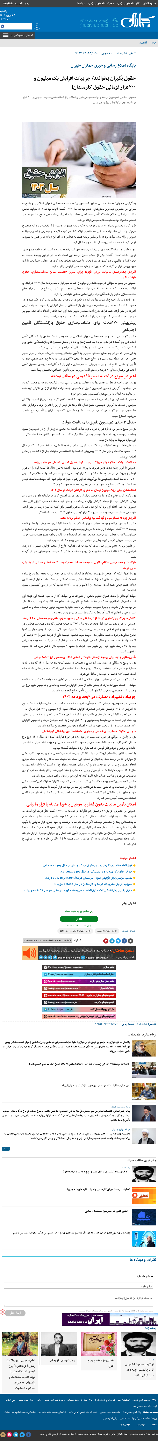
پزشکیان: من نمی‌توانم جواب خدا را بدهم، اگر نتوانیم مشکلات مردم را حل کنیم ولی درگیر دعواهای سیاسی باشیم (71, 1233)
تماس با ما (125, 1425)
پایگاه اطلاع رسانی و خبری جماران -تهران (103, 65)
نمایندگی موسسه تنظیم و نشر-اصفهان (20, 1412)
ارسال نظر (15, 1313)
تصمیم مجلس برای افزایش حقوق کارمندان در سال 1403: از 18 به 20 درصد (89, 878)
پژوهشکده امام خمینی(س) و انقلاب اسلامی (138, 1418)
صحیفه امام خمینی (141, 1400)
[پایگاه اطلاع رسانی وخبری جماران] (116, 20)
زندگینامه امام (124, 1400)
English (8, 3)
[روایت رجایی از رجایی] (59, 1344)
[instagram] (3, 1435)
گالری (38, 1400)
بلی (77, 919)
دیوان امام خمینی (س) (105, 1400)
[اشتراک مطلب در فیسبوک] (124, 941)
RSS (154, 1425)
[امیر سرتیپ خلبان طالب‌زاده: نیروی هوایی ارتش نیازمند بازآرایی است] (144, 1091)
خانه (153, 42)
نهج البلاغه (10, 1400)
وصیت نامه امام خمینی (54, 1400)
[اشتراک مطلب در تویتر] (118, 941)
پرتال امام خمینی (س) (132, 1412)
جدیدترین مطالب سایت (142, 1160)
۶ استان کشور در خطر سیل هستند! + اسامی (107, 1211)
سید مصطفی (73, 1400)
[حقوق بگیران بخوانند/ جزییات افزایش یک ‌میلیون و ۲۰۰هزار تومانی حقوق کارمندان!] (79, 160)
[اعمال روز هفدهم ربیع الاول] (99, 1344)
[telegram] (16, 1435)
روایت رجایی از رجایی (62, 1360)
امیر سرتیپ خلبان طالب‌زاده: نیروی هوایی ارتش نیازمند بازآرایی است (94, 1085)
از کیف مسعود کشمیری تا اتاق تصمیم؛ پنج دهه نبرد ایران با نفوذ (96, 1172)
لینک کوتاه (79, 940)
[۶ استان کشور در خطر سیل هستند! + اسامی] (144, 1217)
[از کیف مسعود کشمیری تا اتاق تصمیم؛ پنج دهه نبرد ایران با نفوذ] (144, 1174)
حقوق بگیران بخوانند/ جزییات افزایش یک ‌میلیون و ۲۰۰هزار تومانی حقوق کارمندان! (85, 83)
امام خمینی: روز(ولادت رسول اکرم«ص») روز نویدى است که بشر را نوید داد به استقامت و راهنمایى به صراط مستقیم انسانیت (21, 1374)
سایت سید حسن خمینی (110, 1412)
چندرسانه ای (149, 3)
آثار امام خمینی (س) (128, 3)
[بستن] (2, 1312)
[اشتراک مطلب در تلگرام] (112, 941)
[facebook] (28, 1435)
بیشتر (5, 1149)
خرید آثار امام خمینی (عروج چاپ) (83, 1412)
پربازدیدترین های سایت (142, 1034)
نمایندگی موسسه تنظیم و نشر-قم (52, 1412)
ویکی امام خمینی (110, 1418)
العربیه (18, 3)
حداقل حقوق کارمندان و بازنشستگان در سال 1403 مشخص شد (96, 871)
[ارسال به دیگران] (130, 941)
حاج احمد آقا (87, 1400)
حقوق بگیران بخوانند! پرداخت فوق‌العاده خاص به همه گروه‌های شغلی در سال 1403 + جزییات (78, 890)
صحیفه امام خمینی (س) (101, 3)
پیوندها (81, 3)
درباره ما (141, 1425)
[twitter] (22, 1435)
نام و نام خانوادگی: (145, 1276)
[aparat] (9, 1435)
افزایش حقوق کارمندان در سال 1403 (75, 931)
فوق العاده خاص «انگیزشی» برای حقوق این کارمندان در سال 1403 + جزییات (88, 865)
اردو (27, 3)
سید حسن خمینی (25, 1400)
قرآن (155, 1406)
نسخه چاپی (107, 53)
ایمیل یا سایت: (147, 1286)
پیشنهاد (150, 1328)
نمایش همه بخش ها (22, 35)
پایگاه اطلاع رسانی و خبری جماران (111, 1434)
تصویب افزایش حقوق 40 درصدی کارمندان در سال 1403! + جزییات (93, 884)
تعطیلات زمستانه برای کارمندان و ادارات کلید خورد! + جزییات (97, 1189)
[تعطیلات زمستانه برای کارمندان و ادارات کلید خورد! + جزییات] (144, 1195)
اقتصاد (143, 42)
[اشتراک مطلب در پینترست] (106, 941)
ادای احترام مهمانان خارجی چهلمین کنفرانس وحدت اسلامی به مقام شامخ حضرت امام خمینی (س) (79, 1064)
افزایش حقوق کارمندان (107, 931)
